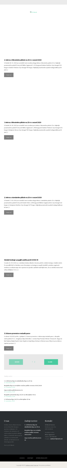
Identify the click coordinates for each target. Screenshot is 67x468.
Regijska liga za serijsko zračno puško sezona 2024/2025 (23, 385)
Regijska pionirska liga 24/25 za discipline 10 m (20, 394)
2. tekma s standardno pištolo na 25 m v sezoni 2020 (23, 197)
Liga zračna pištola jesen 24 (13, 390)
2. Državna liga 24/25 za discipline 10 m (17, 399)
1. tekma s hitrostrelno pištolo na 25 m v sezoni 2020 (22, 122)
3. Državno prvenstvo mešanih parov (17, 333)
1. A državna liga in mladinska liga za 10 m (18, 381)
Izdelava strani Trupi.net (31, 465)
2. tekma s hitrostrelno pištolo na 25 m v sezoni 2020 (22, 60)
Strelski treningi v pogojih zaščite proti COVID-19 (21, 260)
